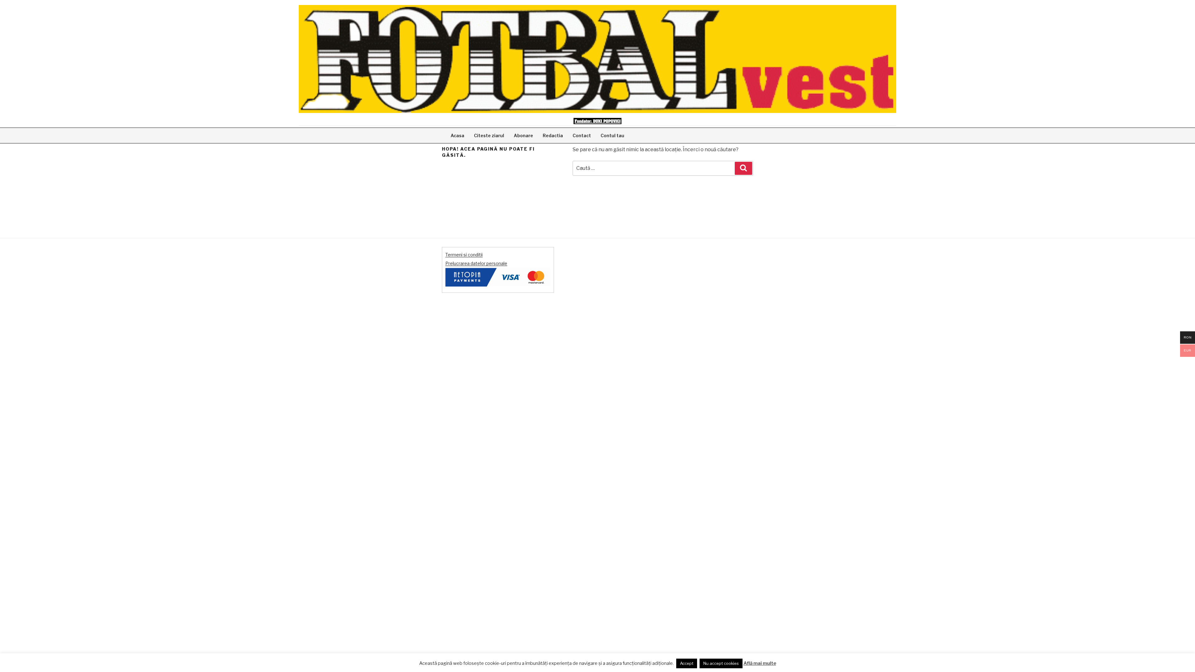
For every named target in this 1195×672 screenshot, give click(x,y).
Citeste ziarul (489, 135)
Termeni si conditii (464, 254)
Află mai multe (759, 663)
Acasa (457, 135)
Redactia (553, 135)
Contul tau (612, 135)
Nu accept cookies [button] (721, 663)
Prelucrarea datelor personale (476, 263)
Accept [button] (686, 663)
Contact (582, 135)
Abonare (523, 135)
